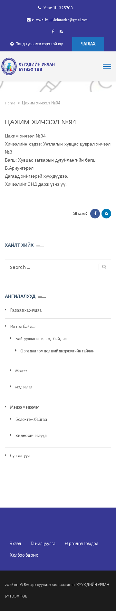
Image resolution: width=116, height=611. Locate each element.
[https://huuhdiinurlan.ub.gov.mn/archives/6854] (106, 213)
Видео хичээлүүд (31, 435)
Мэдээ (21, 371)
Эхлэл (15, 543)
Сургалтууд (20, 456)
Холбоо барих (24, 555)
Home (10, 103)
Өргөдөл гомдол (81, 543)
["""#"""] (61, 32)
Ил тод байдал (23, 326)
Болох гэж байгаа (31, 419)
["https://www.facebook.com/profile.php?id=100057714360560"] (52, 32)
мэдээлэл (23, 387)
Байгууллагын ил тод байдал (41, 339)
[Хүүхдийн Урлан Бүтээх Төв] (28, 66)
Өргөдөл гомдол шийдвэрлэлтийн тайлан (57, 351)
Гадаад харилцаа (26, 310)
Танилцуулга (43, 543)
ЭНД (32, 184)
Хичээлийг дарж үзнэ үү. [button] (36, 184)
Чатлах (88, 44)
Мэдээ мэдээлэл (25, 407)
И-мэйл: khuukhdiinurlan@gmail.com (60, 20)
